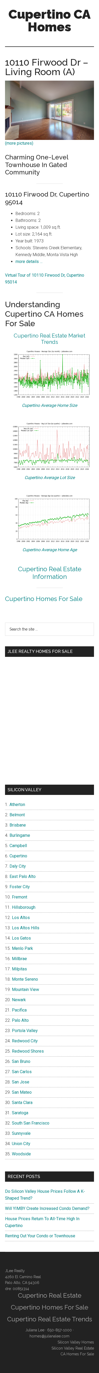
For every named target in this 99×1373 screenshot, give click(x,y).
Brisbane (18, 825)
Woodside (21, 1153)
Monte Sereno (25, 979)
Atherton (17, 804)
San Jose (20, 1081)
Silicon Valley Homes (76, 1342)
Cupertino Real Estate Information (49, 572)
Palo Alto (20, 1020)
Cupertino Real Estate (49, 1295)
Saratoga (20, 1112)
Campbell (18, 845)
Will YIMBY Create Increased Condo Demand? (47, 1208)
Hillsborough (23, 907)
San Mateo (22, 1092)
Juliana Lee (34, 1330)
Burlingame (20, 835)
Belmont (17, 814)
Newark (19, 999)
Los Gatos (21, 938)
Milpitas (19, 968)
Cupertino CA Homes (49, 20)
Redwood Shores (28, 1051)
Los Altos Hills (25, 927)
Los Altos (21, 917)
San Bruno (21, 1061)
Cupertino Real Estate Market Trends (49, 339)
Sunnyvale (21, 1133)
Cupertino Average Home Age (49, 549)
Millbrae (19, 958)
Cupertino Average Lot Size (50, 477)
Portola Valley (25, 1030)
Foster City (20, 886)
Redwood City (25, 1040)
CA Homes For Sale (77, 1354)
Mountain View (25, 989)
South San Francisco (30, 1123)
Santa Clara (22, 1102)
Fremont (19, 897)
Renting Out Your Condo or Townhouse (40, 1235)
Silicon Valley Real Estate (72, 1348)
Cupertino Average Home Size (49, 405)
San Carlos (22, 1071)
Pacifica (19, 1010)
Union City (21, 1143)
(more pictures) (19, 143)
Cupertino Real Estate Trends (49, 1319)
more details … (29, 261)
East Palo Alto (23, 876)
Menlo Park (22, 948)
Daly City (18, 866)
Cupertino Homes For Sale (43, 599)
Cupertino (18, 855)
